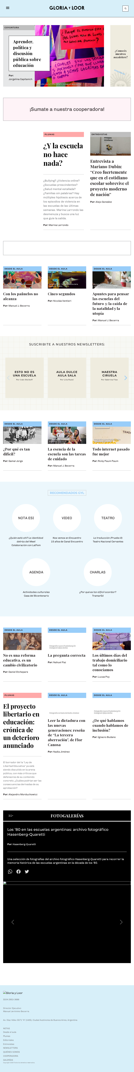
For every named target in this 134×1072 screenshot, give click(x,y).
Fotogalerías (67, 815)
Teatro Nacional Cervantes (108, 539)
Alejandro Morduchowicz (23, 794)
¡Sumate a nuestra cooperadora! (67, 109)
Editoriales (8, 1040)
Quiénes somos (11, 1052)
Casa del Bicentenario (36, 594)
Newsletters (10, 1048)
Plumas (49, 134)
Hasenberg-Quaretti (24, 844)
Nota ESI (26, 518)
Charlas (98, 572)
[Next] (125, 378)
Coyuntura (12, 27)
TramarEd (97, 594)
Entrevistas (99, 134)
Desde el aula (14, 269)
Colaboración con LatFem (26, 541)
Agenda (36, 572)
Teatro (108, 518)
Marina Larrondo (58, 225)
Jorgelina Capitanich (20, 79)
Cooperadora (10, 1056)
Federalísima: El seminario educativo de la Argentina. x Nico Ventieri (67, 248)
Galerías (8, 1060)
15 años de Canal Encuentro (67, 539)
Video (67, 518)
